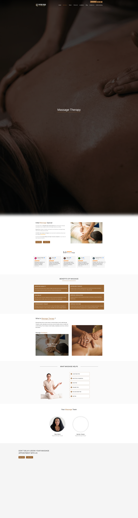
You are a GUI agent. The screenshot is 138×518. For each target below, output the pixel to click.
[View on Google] (36, 258)
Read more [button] (37, 265)
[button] (33, 262)
